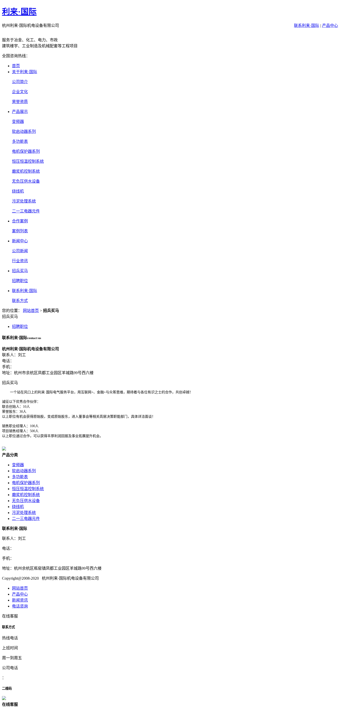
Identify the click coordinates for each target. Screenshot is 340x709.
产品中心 (330, 25)
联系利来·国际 (306, 25)
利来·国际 (19, 11)
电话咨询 (20, 606)
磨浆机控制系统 (26, 171)
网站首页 (31, 310)
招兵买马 (20, 271)
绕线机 (18, 191)
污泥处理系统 (24, 201)
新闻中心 (20, 241)
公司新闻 (20, 251)
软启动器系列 (24, 131)
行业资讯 (20, 261)
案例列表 (20, 231)
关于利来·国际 (24, 72)
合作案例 (20, 221)
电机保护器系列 (26, 151)
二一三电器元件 (26, 211)
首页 (16, 66)
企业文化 (20, 92)
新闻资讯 (20, 600)
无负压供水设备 (26, 181)
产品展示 (20, 111)
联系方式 (20, 301)
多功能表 (20, 141)
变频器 (18, 121)
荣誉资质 (20, 102)
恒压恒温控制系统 (28, 161)
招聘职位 (20, 281)
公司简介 (20, 82)
